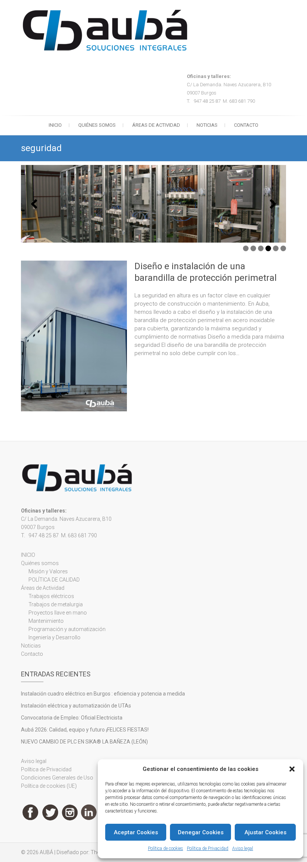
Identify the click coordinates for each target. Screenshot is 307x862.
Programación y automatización (67, 629)
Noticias (207, 125)
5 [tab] (276, 248)
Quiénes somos (97, 125)
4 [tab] (268, 248)
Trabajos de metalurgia (55, 604)
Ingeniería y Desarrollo (54, 637)
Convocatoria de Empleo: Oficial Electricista (71, 718)
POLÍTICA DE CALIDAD (54, 580)
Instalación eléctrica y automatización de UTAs (76, 706)
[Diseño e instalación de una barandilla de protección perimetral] (74, 336)
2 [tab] (253, 248)
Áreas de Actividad (156, 125)
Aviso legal (242, 848)
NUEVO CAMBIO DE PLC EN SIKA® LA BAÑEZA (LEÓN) (84, 742)
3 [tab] (261, 248)
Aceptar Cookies (136, 832)
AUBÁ (46, 852)
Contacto (246, 125)
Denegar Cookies (201, 832)
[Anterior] (34, 203)
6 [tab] (283, 248)
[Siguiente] (273, 203)
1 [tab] (246, 248)
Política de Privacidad (207, 848)
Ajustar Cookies (265, 832)
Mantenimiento (46, 621)
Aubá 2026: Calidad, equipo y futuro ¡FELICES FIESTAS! (85, 730)
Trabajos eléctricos (51, 596)
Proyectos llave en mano (57, 613)
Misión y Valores (48, 571)
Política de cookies (165, 848)
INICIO (55, 125)
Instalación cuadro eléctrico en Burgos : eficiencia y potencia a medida (103, 694)
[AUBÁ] (107, 30)
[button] (292, 769)
